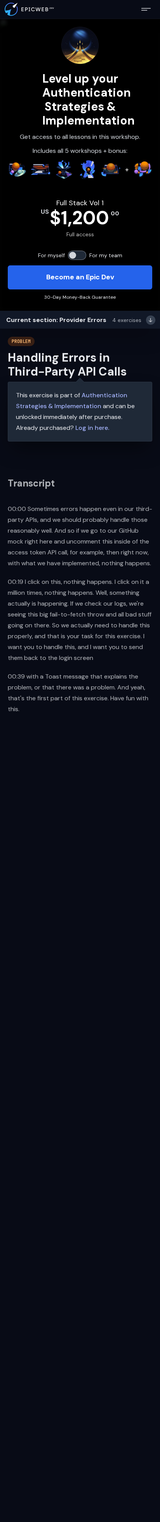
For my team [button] (105, 255)
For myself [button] (51, 255)
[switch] (77, 255)
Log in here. (92, 428)
